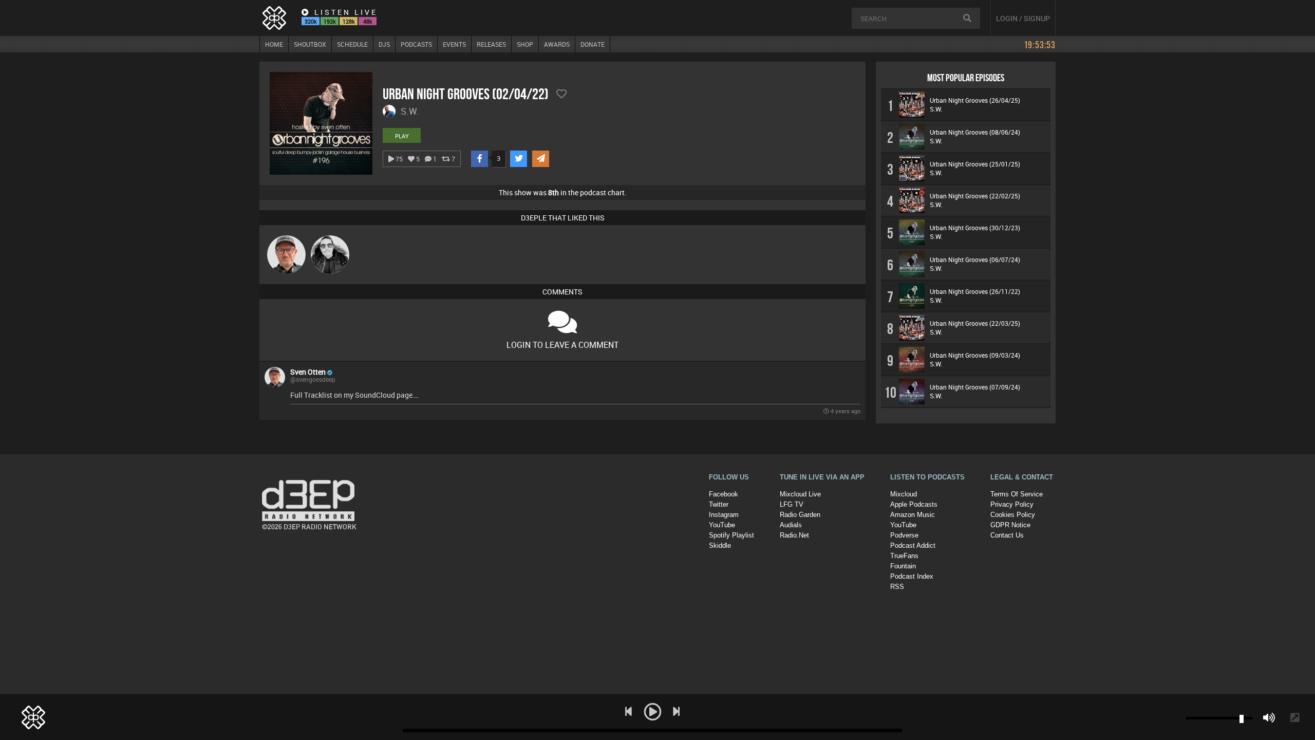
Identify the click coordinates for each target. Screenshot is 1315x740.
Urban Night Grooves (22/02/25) (975, 196)
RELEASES (491, 44)
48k (367, 21)
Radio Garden (800, 515)
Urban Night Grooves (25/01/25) (975, 164)
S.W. (936, 109)
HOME (274, 44)
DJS (384, 44)
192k (330, 21)
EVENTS (454, 44)
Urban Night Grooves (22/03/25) (975, 323)
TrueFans (904, 556)
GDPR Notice (1010, 525)
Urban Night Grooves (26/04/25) (975, 100)
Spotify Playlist (731, 535)
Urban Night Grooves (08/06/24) (975, 132)
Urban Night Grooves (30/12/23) (975, 228)
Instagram (724, 515)
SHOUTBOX (310, 44)
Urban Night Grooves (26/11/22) (975, 291)
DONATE (592, 44)
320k (311, 21)
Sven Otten (308, 372)
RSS (897, 586)
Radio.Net (794, 535)
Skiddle (720, 545)
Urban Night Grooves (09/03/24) (975, 355)
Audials (791, 525)
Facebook (723, 494)
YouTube (722, 525)
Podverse (904, 535)
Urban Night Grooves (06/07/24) (975, 259)
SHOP (525, 44)
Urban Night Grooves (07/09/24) (975, 387)
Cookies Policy (1012, 515)
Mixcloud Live (800, 494)
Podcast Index (911, 576)
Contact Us (1007, 535)
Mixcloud (903, 494)
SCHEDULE (352, 44)
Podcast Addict (912, 545)
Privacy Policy (1012, 504)
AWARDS (557, 44)
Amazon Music (912, 515)
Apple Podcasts (913, 504)
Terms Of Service (1016, 494)
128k (349, 21)
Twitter (718, 504)
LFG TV (791, 504)
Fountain (903, 566)
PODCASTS (416, 44)
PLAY (402, 136)
